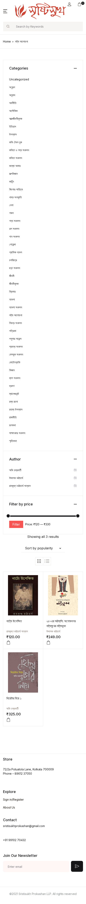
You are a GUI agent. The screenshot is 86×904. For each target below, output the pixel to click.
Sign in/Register (13, 799)
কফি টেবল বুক (15, 142)
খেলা (11, 205)
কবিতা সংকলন (15, 158)
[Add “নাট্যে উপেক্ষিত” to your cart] (8, 643)
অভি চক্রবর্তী (12, 708)
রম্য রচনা (13, 401)
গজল (11, 213)
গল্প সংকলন (14, 228)
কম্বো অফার (15, 165)
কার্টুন (11, 181)
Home (7, 41)
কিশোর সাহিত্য (16, 189)
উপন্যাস (13, 134)
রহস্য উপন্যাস (15, 409)
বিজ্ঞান (12, 370)
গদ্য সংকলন (14, 220)
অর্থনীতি (12, 103)
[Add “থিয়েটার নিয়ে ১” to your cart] (8, 720)
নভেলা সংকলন (15, 307)
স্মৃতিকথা (13, 441)
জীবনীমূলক (14, 283)
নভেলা (12, 299)
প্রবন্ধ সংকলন (16, 346)
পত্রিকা (12, 331)
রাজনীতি (13, 417)
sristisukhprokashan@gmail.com (24, 826)
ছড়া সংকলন (14, 268)
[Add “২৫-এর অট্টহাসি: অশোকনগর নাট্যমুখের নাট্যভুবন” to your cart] (48, 643)
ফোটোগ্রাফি (14, 362)
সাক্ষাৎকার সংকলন (17, 433)
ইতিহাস (12, 126)
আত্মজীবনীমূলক (15, 118)
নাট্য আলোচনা (15, 315)
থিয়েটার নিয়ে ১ (13, 698)
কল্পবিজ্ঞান (13, 173)
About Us (9, 807)
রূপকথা (12, 425)
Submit (77, 866)
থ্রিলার (12, 291)
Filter (16, 524)
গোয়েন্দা (12, 244)
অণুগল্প (12, 87)
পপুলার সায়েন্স (15, 338)
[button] (69, 4)
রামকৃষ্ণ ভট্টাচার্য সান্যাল (17, 631)
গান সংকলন (14, 236)
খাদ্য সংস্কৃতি (15, 197)
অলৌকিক (13, 110)
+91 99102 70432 (14, 840)
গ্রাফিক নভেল (15, 252)
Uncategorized (19, 79)
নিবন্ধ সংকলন (15, 323)
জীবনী (11, 275)
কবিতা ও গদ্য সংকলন (19, 150)
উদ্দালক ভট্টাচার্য (53, 631)
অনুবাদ (12, 95)
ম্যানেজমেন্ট (14, 393)
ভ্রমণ (11, 386)
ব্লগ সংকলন (14, 378)
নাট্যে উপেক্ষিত (14, 621)
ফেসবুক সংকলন (16, 354)
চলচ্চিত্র (13, 260)
